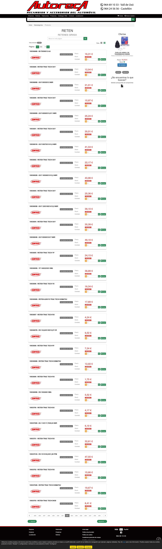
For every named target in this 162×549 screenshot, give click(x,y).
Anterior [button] (118, 72)
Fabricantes (45, 16)
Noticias (37, 16)
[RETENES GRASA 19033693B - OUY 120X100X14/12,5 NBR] (35, 212)
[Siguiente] (105, 515)
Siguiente (102, 521)
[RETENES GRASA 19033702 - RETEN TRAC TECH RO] (35, 476)
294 (76, 515)
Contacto (71, 16)
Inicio (30, 25)
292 (67, 515)
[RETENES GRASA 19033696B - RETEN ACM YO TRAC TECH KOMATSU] (35, 305)
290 (58, 515)
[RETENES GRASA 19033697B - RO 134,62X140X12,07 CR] (35, 336)
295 (81, 515)
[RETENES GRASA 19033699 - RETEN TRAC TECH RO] (35, 383)
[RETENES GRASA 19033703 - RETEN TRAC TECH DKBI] (35, 507)
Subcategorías (38, 25)
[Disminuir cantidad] (86, 59)
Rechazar (80, 547)
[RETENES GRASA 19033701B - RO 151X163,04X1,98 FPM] (35, 460)
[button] (101, 42)
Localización (79, 16)
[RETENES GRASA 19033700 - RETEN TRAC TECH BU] (35, 414)
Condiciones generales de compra (91, 537)
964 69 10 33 (121, 536)
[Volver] (29, 515)
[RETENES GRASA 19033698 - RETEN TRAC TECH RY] (35, 352)
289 (53, 515)
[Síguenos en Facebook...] (121, 532)
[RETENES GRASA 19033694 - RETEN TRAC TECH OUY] (35, 228)
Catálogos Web (62, 16)
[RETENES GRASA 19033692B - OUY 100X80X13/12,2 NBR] (35, 181)
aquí (124, 542)
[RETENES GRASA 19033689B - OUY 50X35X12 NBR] (35, 88)
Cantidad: (77, 59)
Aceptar (73, 547)
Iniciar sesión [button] (130, 16)
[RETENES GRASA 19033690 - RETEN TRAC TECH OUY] (35, 104)
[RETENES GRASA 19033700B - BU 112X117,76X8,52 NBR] (35, 429)
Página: (32, 46)
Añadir (103, 59)
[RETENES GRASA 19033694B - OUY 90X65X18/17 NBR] (35, 243)
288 (49, 515)
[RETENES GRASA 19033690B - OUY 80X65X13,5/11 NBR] (35, 119)
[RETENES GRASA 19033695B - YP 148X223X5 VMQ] (35, 274)
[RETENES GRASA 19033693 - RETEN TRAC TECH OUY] (35, 197)
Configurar (88, 547)
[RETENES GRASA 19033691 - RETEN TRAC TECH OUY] (35, 135)
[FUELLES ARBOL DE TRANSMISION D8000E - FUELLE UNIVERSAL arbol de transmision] (122, 44)
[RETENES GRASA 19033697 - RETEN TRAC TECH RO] (35, 321)
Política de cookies (87, 535)
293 (72, 515)
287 (44, 515)
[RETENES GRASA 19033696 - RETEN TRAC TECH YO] (35, 290)
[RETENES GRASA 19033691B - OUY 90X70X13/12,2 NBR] (35, 150)
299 (99, 515)
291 (63, 515)
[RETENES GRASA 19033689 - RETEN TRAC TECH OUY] (35, 73)
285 (35, 515)
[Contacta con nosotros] (158, 539)
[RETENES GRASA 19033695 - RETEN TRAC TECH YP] (35, 259)
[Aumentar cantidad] (99, 59)
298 (95, 515)
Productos (53, 16)
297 (90, 515)
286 (40, 515)
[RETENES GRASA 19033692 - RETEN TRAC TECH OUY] (35, 166)
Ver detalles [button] (122, 65)
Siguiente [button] (125, 72)
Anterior (32, 521)
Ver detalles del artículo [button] (66, 54)
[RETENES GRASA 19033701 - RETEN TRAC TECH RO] (35, 445)
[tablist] (122, 55)
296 (85, 515)
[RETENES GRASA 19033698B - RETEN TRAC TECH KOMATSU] (35, 367)
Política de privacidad (88, 532)
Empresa (31, 16)
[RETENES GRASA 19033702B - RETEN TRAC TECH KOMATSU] (35, 491)
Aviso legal (85, 529)
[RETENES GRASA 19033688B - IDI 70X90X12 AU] (35, 57)
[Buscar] (133, 19)
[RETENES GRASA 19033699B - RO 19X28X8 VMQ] (35, 398)
